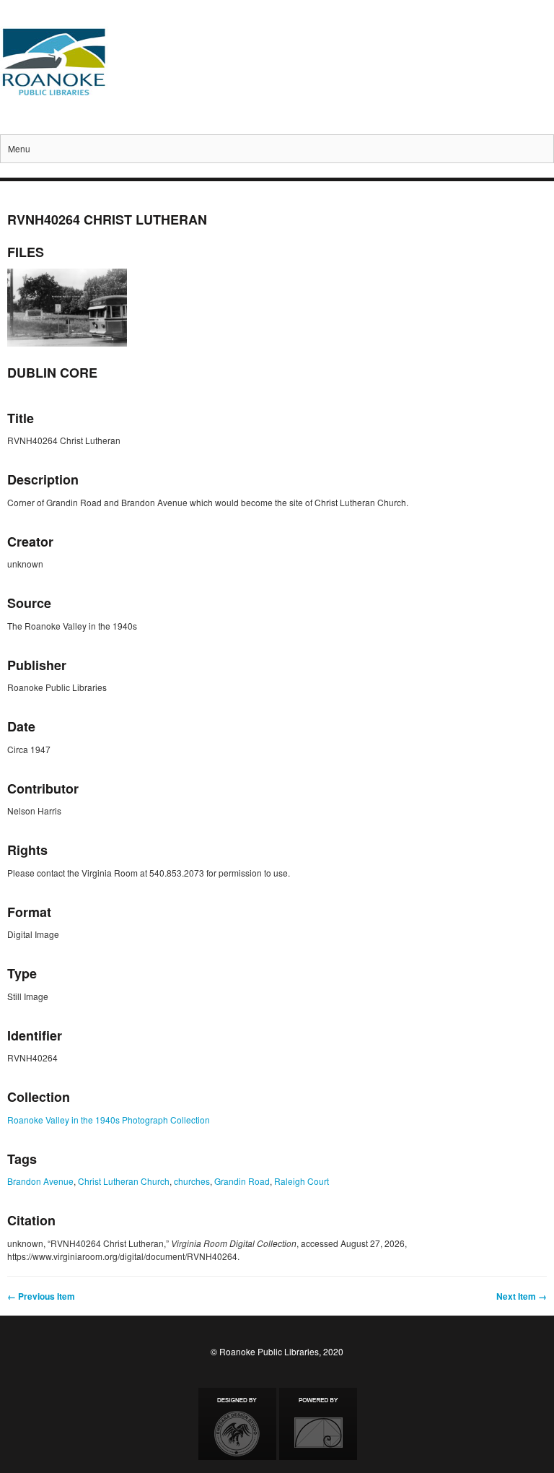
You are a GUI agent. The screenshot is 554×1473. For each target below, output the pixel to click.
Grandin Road (242, 1181)
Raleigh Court (301, 1181)
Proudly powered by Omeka (318, 1424)
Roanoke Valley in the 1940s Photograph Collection (108, 1119)
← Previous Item (41, 1296)
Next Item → (521, 1296)
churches (192, 1181)
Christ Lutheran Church (124, 1181)
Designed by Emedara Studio (237, 1424)
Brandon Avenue (40, 1181)
